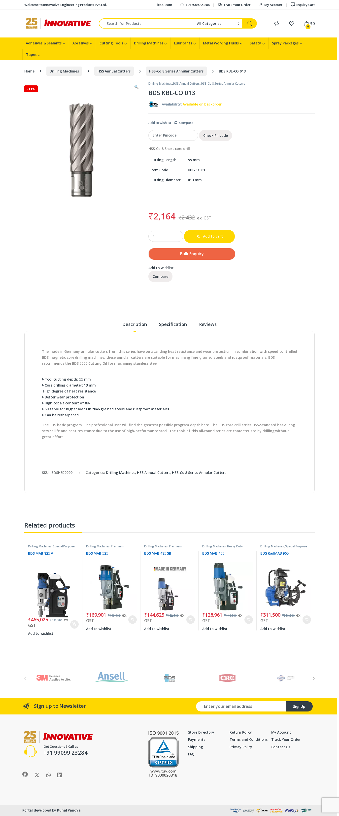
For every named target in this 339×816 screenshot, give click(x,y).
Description (134, 324)
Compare (186, 122)
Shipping (195, 747)
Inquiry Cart (305, 4)
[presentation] (313, 678)
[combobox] (146, 23)
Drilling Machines (148, 43)
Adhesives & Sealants (44, 43)
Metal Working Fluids (221, 43)
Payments (196, 739)
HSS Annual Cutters (114, 71)
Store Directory (201, 732)
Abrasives (80, 43)
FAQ (191, 754)
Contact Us (280, 747)
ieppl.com (164, 4)
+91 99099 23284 (197, 4)
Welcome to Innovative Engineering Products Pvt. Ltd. (65, 4)
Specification (173, 324)
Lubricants (183, 43)
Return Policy (241, 732)
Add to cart (213, 236)
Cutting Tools (111, 43)
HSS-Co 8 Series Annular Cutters (176, 71)
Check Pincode (215, 135)
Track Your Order (237, 4)
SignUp (299, 706)
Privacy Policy (241, 747)
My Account (273, 4)
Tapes (31, 54)
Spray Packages (285, 43)
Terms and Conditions (249, 739)
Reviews (208, 324)
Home (29, 71)
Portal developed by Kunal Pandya (51, 810)
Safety (255, 43)
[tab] (134, 326)
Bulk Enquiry (192, 253)
